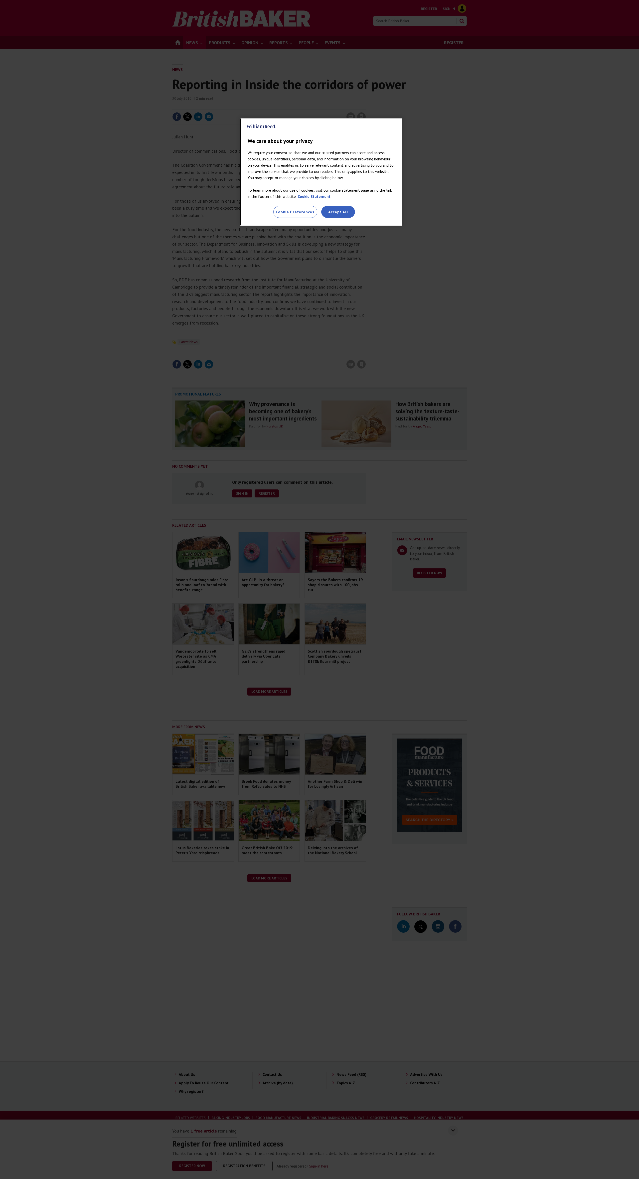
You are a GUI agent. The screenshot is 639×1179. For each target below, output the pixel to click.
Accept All (338, 211)
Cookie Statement (314, 196)
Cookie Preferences (295, 211)
